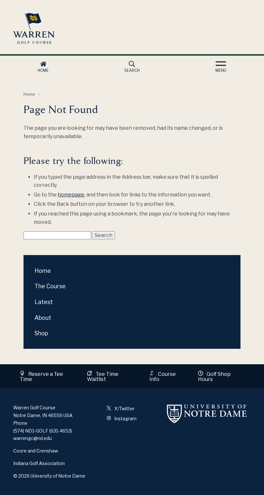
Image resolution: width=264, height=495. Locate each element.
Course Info (162, 376)
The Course (50, 286)
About (42, 317)
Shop (41, 333)
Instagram (125, 418)
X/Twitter (124, 408)
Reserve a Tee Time (41, 376)
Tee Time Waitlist (102, 376)
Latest (43, 302)
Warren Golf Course (84, 28)
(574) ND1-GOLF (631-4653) (42, 430)
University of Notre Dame (58, 476)
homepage (71, 195)
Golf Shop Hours (214, 376)
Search (132, 70)
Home (43, 70)
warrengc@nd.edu (32, 438)
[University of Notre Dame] (207, 413)
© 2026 (21, 476)
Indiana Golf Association (39, 463)
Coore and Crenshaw (35, 450)
